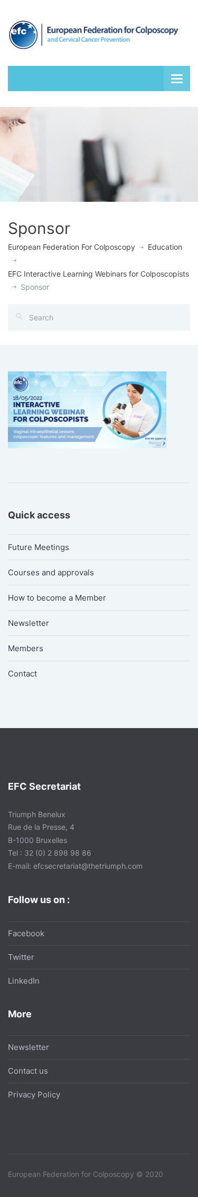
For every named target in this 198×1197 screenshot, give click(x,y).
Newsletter (28, 623)
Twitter (21, 957)
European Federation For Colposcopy (71, 246)
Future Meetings (38, 547)
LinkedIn (24, 981)
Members (25, 648)
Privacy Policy (34, 1095)
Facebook (26, 933)
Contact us (28, 1071)
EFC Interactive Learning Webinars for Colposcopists (98, 273)
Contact (22, 674)
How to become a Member (57, 598)
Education (165, 246)
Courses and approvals (51, 572)
